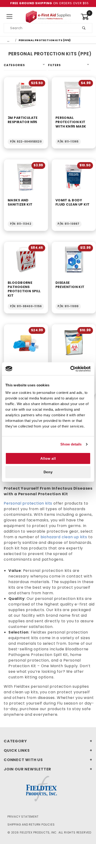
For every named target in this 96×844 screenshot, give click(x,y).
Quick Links (17, 750)
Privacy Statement (23, 817)
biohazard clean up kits (64, 537)
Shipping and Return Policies (31, 824)
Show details (71, 444)
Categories (14, 65)
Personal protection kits (28, 503)
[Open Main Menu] (9, 16)
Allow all (48, 458)
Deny (48, 472)
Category (15, 741)
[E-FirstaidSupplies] (48, 16)
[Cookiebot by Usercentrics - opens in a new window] (70, 369)
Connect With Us (23, 759)
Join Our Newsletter (27, 769)
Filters (54, 65)
